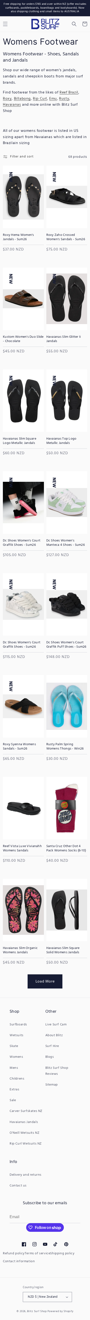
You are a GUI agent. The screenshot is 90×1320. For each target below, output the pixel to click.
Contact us (18, 1185)
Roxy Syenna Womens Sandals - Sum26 (19, 746)
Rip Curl (40, 99)
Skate (14, 1046)
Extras (14, 1089)
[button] (74, 24)
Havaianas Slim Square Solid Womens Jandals (63, 950)
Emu (53, 99)
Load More (45, 981)
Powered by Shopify (61, 1311)
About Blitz (54, 1035)
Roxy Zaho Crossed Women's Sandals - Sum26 (65, 237)
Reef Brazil (69, 92)
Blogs (49, 1057)
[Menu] (5, 24)
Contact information (19, 1261)
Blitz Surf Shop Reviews (56, 1071)
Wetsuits (17, 1035)
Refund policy (14, 1253)
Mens (14, 1068)
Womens (16, 1057)
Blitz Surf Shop (37, 1311)
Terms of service (37, 1253)
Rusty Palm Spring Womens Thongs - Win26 (65, 746)
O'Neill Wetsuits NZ (24, 1133)
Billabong (22, 99)
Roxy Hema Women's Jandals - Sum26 (18, 237)
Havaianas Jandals (24, 1122)
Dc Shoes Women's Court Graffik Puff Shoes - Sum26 (66, 644)
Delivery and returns (26, 1175)
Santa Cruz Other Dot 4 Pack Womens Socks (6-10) (66, 848)
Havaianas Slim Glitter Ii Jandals (63, 339)
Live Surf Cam (56, 1024)
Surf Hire (52, 1046)
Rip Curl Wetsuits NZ (26, 1143)
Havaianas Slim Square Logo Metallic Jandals (19, 441)
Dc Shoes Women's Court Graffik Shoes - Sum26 (21, 543)
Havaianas (12, 105)
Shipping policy (62, 1253)
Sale (13, 1100)
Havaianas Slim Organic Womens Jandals (20, 950)
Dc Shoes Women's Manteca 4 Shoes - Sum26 (65, 543)
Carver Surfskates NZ (26, 1111)
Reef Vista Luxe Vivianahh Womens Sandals (22, 848)
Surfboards (18, 1024)
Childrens (17, 1079)
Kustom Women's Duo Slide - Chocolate (23, 339)
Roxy (7, 99)
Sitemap (51, 1084)
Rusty (64, 99)
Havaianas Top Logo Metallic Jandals (61, 441)
